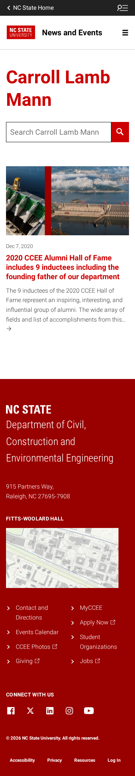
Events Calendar (37, 632)
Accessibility (22, 760)
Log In (114, 760)
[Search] (120, 132)
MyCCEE (91, 607)
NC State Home (33, 7)
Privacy (54, 760)
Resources (84, 760)
